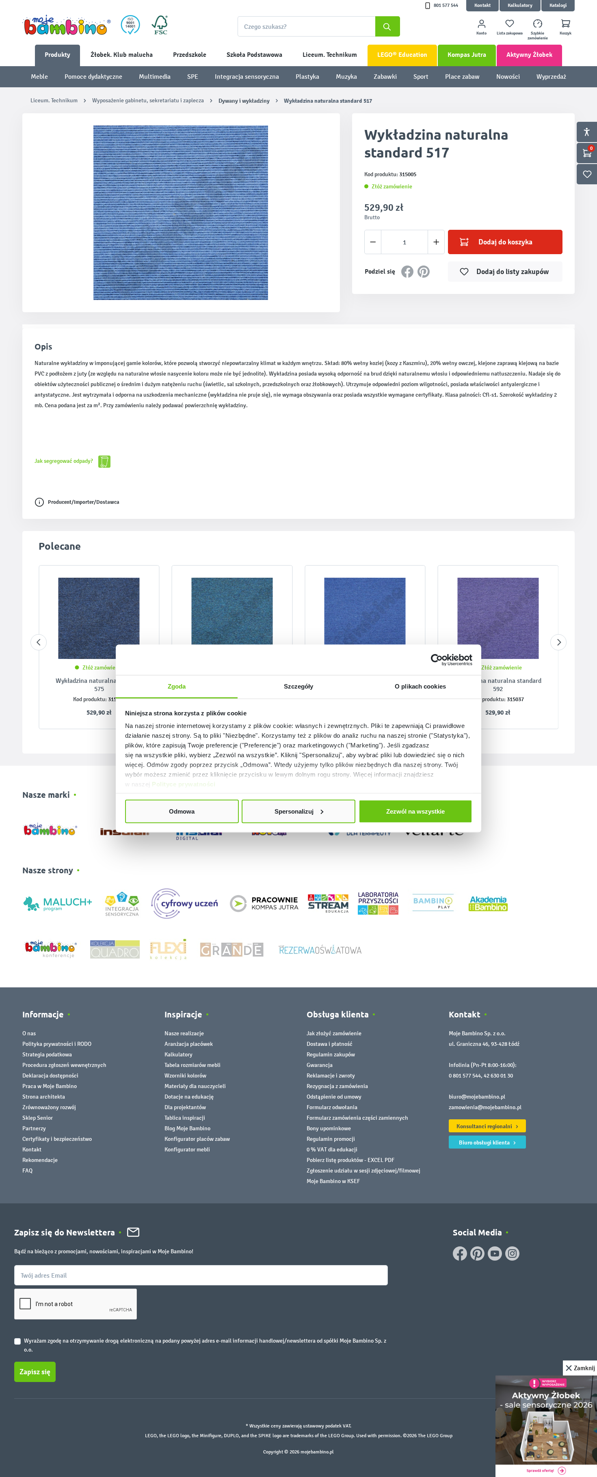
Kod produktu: (90, 699)
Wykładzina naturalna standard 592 (497, 685)
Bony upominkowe (329, 1128)
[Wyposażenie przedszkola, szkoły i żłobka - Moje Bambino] (66, 25)
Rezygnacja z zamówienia (337, 1086)
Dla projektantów (185, 1107)
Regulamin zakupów (331, 1054)
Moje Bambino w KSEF (333, 1181)
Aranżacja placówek (188, 1044)
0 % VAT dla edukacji (332, 1149)
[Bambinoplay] (433, 903)
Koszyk (565, 33)
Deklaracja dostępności (50, 1075)
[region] (181, 212)
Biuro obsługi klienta (485, 1142)
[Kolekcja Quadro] (115, 948)
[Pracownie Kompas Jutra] (263, 903)
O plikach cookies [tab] (420, 686)
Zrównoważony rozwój (49, 1107)
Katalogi (558, 5)
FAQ (27, 1170)
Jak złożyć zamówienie (334, 1033)
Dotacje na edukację (189, 1096)
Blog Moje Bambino (187, 1128)
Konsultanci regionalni (484, 1126)
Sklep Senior (37, 1117)
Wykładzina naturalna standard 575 (99, 685)
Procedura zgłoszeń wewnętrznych (64, 1065)
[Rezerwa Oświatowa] (320, 948)
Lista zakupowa (510, 33)
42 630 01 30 (498, 1075)
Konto (481, 33)
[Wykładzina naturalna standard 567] (232, 618)
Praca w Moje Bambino (49, 1086)
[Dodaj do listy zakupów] (137, 584)
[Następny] (558, 642)
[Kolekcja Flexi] (168, 948)
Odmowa (182, 811)
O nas (29, 1033)
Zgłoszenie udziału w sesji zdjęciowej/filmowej (363, 1170)
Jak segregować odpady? (64, 461)
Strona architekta (43, 1096)
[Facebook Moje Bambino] (460, 1253)
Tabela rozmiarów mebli (192, 1065)
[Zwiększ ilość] (436, 242)
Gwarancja (320, 1065)
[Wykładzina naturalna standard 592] (498, 618)
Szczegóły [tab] (299, 686)
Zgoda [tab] (177, 686)
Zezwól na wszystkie (415, 811)
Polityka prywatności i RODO (56, 1044)
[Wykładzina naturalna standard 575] (99, 618)
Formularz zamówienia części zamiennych (357, 1117)
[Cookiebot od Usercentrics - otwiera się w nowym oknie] (436, 660)
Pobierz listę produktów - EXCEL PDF (350, 1160)
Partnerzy (34, 1128)
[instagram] (512, 1253)
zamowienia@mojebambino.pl (485, 1107)
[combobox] (319, 26)
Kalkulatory (520, 5)
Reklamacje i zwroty (331, 1075)
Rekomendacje (40, 1160)
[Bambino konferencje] (51, 948)
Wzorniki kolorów (185, 1075)
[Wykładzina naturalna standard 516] (365, 618)
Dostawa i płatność (330, 1044)
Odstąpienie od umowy (334, 1096)
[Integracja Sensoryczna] (122, 903)
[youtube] (495, 1253)
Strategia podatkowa (47, 1054)
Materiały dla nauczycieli (195, 1086)
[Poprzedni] (38, 642)
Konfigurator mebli (187, 1149)
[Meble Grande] (233, 948)
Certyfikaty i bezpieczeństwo (57, 1139)
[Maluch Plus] (57, 903)
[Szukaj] (387, 26)
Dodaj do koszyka (505, 242)
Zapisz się (34, 1371)
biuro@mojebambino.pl (477, 1096)
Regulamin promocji (331, 1139)
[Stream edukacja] (328, 903)
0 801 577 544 (465, 1075)
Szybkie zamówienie (538, 36)
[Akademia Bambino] (488, 903)
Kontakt (482, 5)
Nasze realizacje (184, 1033)
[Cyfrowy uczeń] (185, 903)
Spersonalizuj (294, 811)
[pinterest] (477, 1253)
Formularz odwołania (332, 1107)
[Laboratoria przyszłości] (378, 903)
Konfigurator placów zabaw (197, 1139)
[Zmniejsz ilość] (373, 242)
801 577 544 (446, 5)
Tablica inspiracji (184, 1117)
